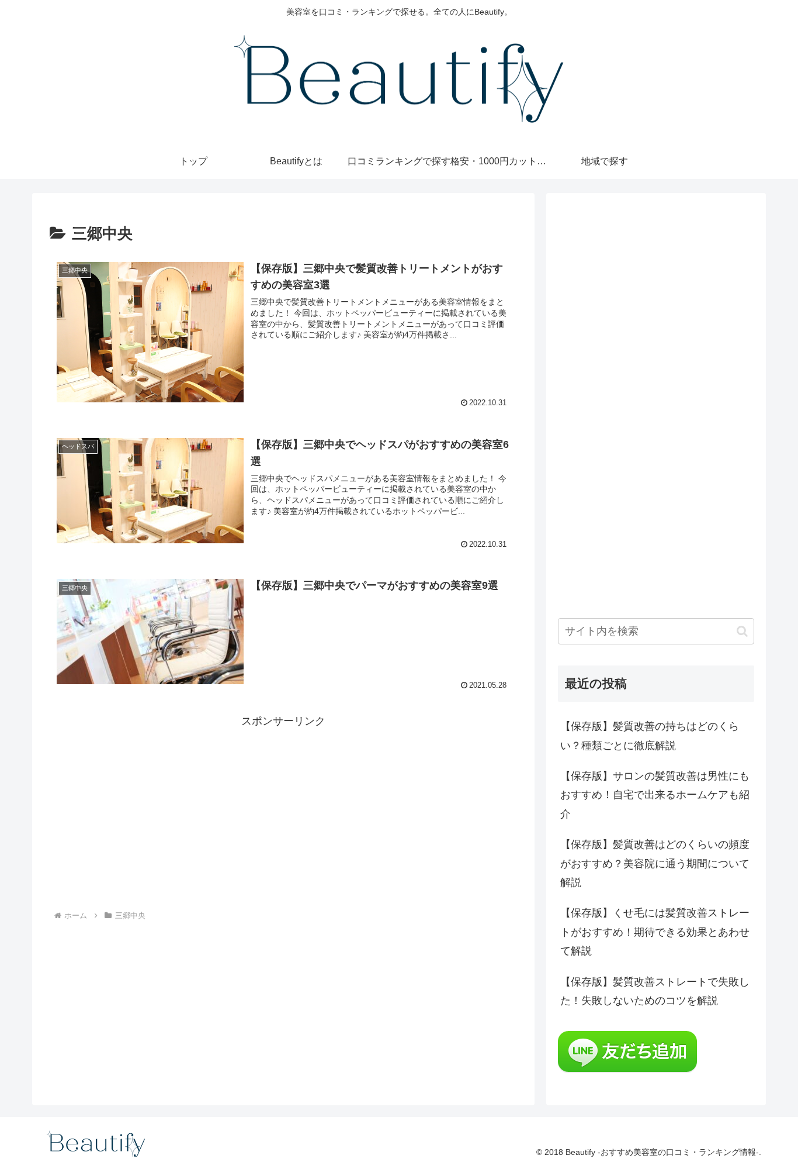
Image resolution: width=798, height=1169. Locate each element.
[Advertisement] (283, 812)
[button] (742, 631)
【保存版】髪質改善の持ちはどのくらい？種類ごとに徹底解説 (649, 735)
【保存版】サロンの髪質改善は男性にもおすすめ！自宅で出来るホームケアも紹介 (655, 795)
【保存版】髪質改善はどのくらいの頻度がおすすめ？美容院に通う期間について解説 (655, 863)
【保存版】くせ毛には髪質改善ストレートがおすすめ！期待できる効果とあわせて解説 (655, 932)
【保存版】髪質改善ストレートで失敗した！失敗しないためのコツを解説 (655, 991)
